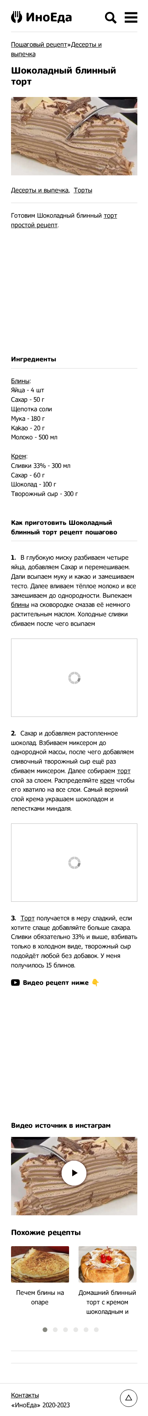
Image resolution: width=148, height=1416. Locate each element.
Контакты (25, 1395)
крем (107, 780)
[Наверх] (128, 1398)
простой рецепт (34, 225)
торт (110, 215)
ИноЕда (49, 17)
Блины (20, 381)
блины (20, 604)
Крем (18, 456)
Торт (28, 918)
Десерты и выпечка (39, 190)
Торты (83, 190)
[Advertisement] (74, 292)
